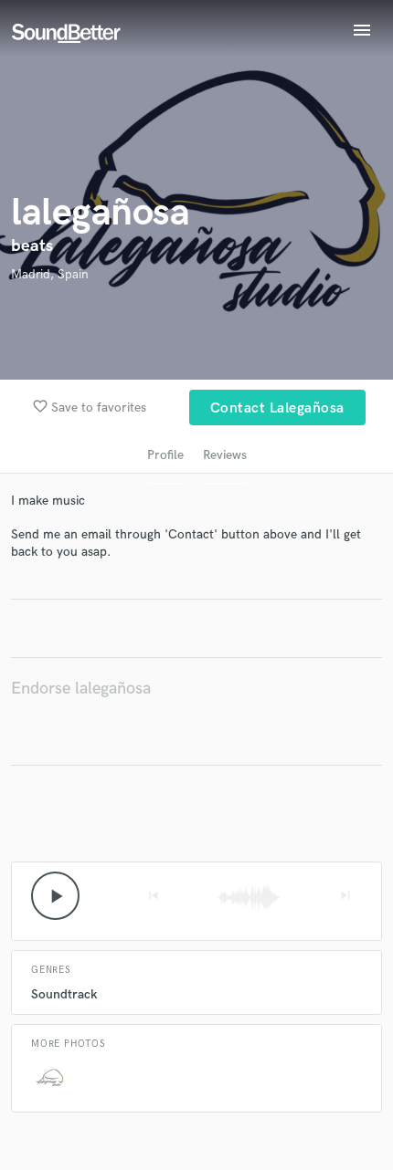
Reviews (225, 455)
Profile (165, 455)
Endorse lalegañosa (81, 688)
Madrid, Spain (50, 274)
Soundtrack (64, 994)
